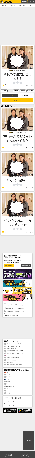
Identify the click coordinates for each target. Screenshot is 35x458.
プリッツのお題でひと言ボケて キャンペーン (15, 311)
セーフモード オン (9, 265)
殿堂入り (7, 456)
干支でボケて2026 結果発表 (11, 314)
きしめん (8, 381)
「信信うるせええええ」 (11, 360)
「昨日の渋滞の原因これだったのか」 (14, 364)
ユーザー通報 (30, 90)
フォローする (9, 403)
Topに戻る (29, 440)
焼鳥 (7, 372)
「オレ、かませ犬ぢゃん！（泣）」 (14, 346)
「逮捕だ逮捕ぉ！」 (10, 362)
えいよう (8, 390)
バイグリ (8, 379)
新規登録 (24, 1)
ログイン (31, 1)
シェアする (4, 90)
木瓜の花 (8, 393)
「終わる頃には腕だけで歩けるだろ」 (14, 357)
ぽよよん (8, 374)
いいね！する (9, 401)
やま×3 (8, 383)
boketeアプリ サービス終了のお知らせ (13, 304)
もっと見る (17, 100)
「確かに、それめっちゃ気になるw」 (14, 353)
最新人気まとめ (25, 456)
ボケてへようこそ (26, 265)
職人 (31, 5)
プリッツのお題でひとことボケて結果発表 (14, 307)
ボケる (13, 5)
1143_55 (8, 388)
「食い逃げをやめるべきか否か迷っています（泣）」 (18, 344)
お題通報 (23, 90)
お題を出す (22, 5)
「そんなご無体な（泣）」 (12, 348)
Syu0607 (8, 377)
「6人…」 (8, 355)
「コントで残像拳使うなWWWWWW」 (15, 350)
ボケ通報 (16, 90)
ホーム (4, 5)
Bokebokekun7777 (10, 386)
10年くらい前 (29, 85)
